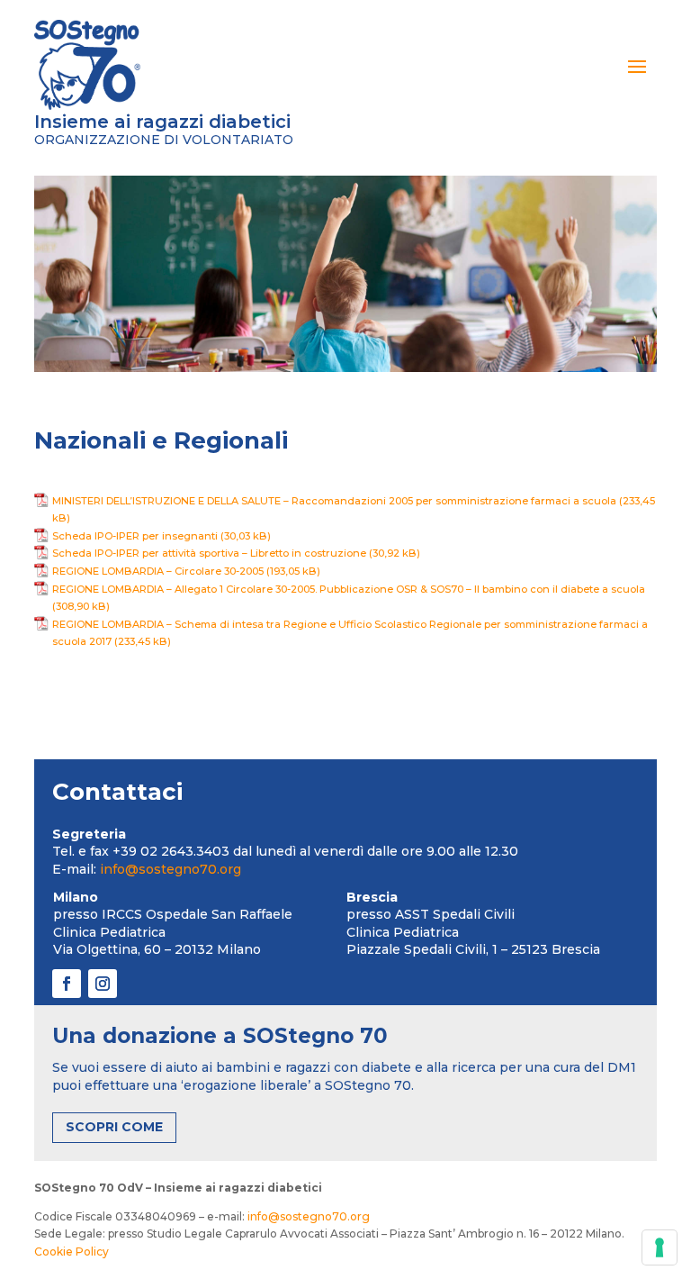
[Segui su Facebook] (66, 983)
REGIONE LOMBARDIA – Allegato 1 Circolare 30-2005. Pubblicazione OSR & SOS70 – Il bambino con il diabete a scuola (348, 589)
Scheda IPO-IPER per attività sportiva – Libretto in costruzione (209, 553)
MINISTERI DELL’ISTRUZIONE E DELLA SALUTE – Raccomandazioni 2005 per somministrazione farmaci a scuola (334, 500)
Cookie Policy (71, 1251)
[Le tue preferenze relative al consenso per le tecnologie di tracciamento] (659, 1247)
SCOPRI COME (114, 1127)
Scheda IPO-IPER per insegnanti (135, 536)
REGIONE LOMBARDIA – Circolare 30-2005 (158, 571)
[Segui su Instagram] (102, 983)
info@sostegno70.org (170, 869)
